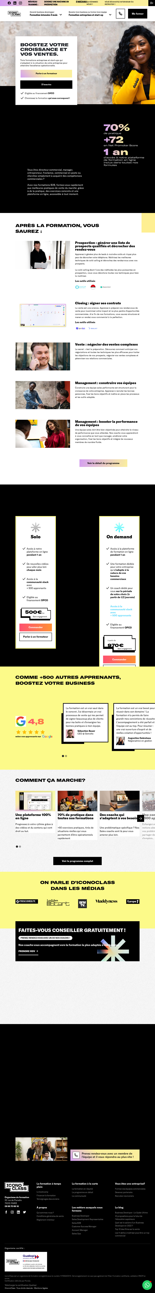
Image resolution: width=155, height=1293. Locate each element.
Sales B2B (76, 1223)
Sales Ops (76, 1233)
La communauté (79, 1196)
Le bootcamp (42, 1192)
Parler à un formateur (46, 73)
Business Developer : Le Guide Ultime (131, 1212)
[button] (46, 14)
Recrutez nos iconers (124, 1196)
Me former (137, 13)
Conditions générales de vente (50, 1216)
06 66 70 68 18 (12, 1206)
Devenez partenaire (123, 1192)
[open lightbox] (56, 142)
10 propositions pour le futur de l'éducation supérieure (128, 1217)
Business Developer (80, 1216)
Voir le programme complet (77, 860)
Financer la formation (46, 1195)
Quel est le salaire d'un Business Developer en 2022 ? (129, 1224)
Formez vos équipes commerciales (130, 1189)
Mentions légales (41, 1288)
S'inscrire (46, 84)
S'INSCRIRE (81, 1)
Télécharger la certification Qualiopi (20, 1285)
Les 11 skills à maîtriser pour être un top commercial (132, 1234)
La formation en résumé (82, 1189)
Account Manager (80, 1230)
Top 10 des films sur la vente (127, 1229)
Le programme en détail (82, 1192)
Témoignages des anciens (48, 1199)
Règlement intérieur (45, 1220)
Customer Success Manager (84, 1226)
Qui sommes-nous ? (92, 3)
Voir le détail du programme (103, 463)
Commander (36, 627)
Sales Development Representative (87, 1219)
